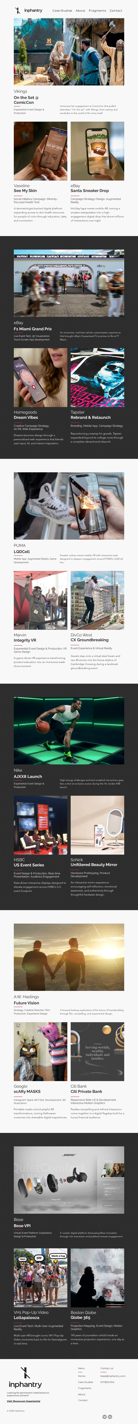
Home (81, 1376)
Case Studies (85, 1382)
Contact (83, 1400)
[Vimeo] (104, 1417)
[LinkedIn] (110, 1417)
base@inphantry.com (113, 1376)
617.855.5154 (107, 1382)
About (81, 1394)
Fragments (84, 1388)
